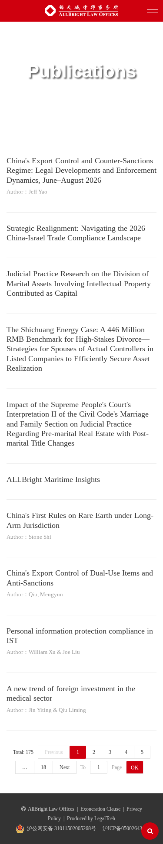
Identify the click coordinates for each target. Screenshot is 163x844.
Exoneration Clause (100, 809)
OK (135, 768)
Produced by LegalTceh (91, 818)
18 (43, 767)
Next (65, 767)
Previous (54, 752)
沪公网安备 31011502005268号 (61, 828)
